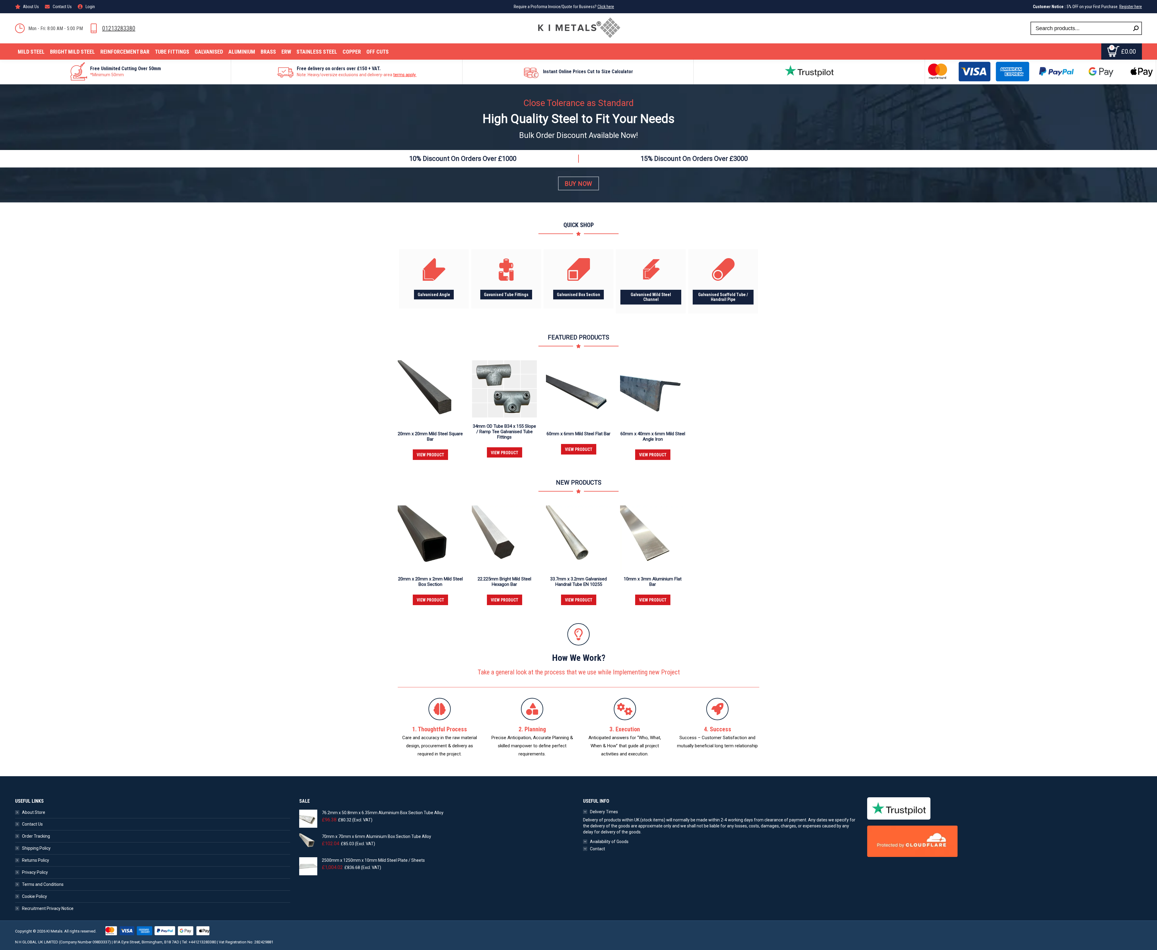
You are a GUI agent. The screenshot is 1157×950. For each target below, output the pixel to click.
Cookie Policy (34, 896)
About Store (33, 812)
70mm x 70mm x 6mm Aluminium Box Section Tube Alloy (376, 836)
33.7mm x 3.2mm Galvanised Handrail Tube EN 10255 (578, 581)
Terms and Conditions (43, 884)
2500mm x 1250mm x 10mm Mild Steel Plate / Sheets (373, 860)
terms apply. (404, 74)
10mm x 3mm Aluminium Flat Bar (653, 581)
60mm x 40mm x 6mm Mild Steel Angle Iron (652, 436)
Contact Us (32, 824)
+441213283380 (202, 942)
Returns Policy (35, 860)
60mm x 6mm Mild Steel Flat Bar (578, 433)
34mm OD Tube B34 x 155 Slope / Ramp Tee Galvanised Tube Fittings (504, 431)
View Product (430, 454)
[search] (1135, 28)
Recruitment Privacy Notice (48, 908)
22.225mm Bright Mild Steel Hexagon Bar (504, 581)
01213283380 (118, 28)
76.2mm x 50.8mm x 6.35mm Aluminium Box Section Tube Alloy (383, 812)
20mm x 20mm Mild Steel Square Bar (430, 436)
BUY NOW (578, 183)
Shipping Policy (36, 848)
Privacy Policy (35, 872)
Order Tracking (36, 836)
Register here (1130, 6)
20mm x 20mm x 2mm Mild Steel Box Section (430, 581)
